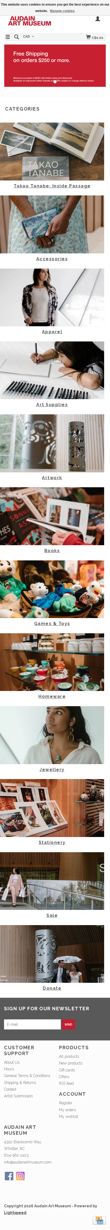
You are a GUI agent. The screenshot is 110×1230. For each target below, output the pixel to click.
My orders (67, 1110)
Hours (9, 1069)
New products (70, 1063)
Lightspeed (15, 1213)
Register (65, 1103)
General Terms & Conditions (27, 1076)
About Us (11, 1062)
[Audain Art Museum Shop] (29, 20)
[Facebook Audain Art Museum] (9, 1176)
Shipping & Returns (20, 1082)
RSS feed (66, 1083)
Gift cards (67, 1070)
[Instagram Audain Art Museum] (20, 1176)
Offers (64, 1077)
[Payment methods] (99, 1220)
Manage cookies (62, 11)
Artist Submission (18, 1096)
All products (69, 1056)
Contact (10, 1089)
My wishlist (68, 1116)
